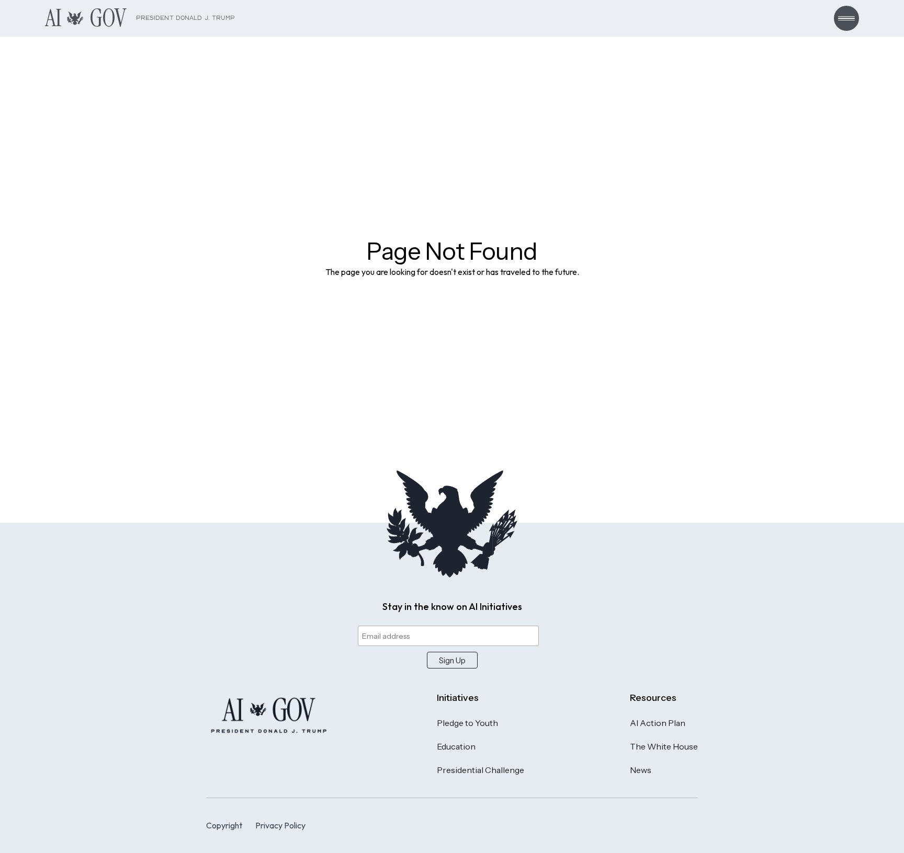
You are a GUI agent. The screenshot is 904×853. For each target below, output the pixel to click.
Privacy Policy (280, 825)
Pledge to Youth (467, 723)
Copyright (224, 825)
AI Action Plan (657, 723)
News (640, 770)
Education (456, 746)
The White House (664, 746)
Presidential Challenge (480, 770)
